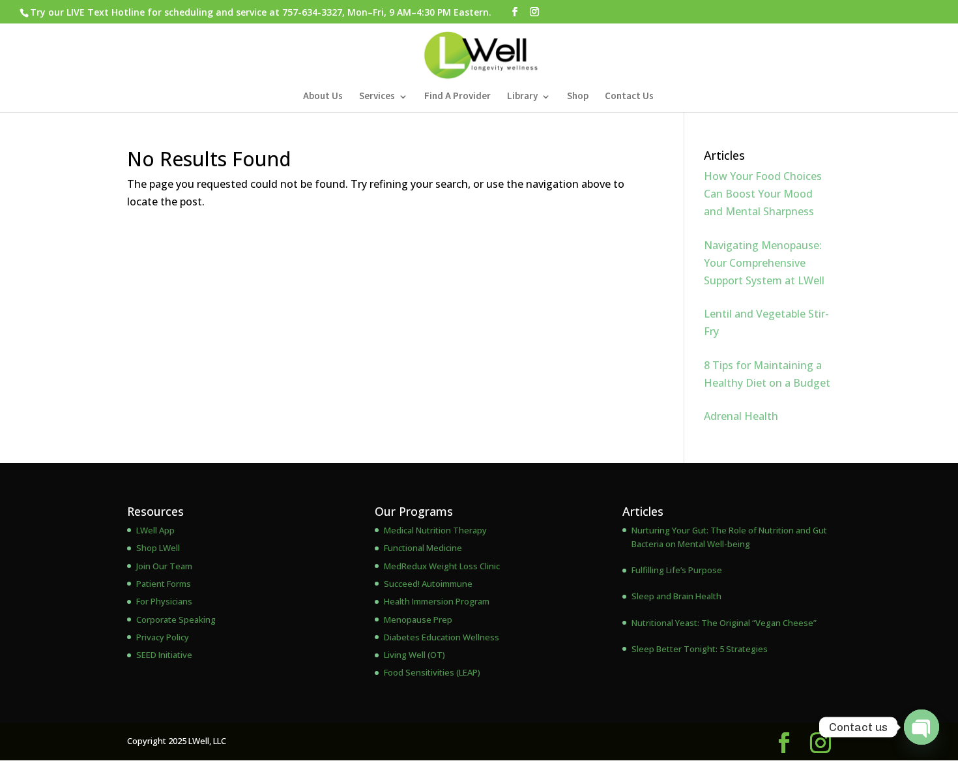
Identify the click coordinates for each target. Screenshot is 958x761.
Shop (577, 97)
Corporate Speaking (176, 619)
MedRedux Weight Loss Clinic (442, 566)
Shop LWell (158, 548)
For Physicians (164, 601)
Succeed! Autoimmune (428, 583)
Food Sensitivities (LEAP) (432, 672)
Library (522, 97)
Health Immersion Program (436, 601)
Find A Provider (457, 97)
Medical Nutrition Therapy (435, 530)
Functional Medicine (423, 548)
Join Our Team (164, 566)
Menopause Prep (418, 619)
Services (377, 97)
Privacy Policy (162, 637)
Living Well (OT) (414, 655)
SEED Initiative (164, 655)
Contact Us (629, 97)
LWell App (155, 530)
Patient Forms (163, 583)
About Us (323, 97)
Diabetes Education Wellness (441, 637)
